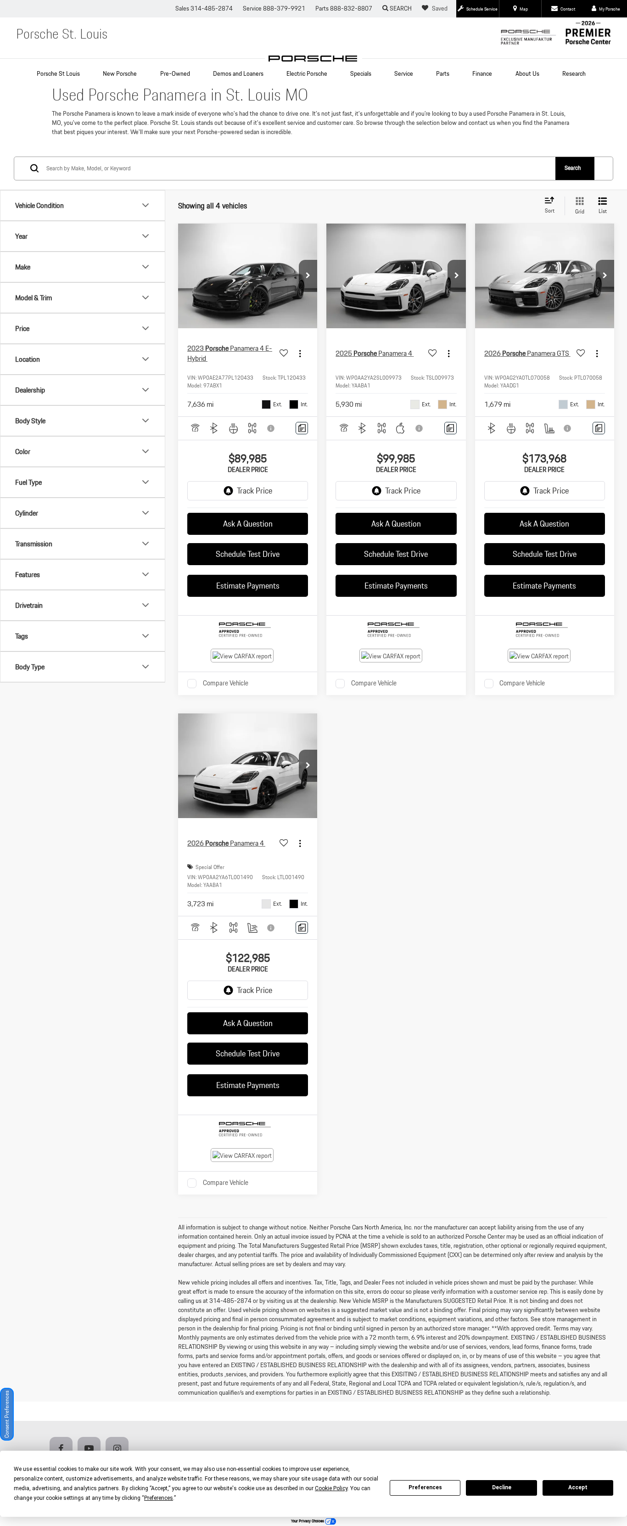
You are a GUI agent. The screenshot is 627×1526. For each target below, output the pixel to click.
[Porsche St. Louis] (313, 59)
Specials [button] (360, 73)
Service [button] (403, 73)
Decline (501, 1487)
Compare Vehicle (225, 683)
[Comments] (302, 428)
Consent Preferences (6, 1414)
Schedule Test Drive (248, 554)
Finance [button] (482, 73)
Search (573, 168)
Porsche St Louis (58, 73)
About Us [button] (527, 73)
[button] (308, 276)
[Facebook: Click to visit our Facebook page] (63, 1449)
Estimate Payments (248, 585)
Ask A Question (248, 523)
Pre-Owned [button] (175, 73)
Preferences (425, 1487)
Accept (578, 1487)
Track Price (254, 490)
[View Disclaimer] (271, 428)
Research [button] (574, 73)
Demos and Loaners (238, 73)
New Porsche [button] (120, 73)
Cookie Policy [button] (331, 1488)
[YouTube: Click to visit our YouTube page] (91, 1449)
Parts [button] (442, 73)
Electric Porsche (306, 73)
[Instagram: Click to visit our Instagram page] (119, 1449)
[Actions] (300, 354)
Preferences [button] (158, 1498)
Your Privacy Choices (308, 1521)
